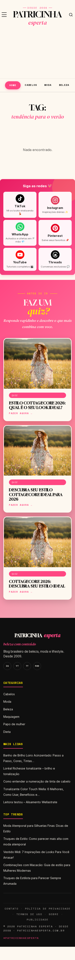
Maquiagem (11, 716)
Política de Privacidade (47, 909)
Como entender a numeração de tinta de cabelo (36, 781)
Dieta (7, 731)
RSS (37, 666)
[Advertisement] (37, 53)
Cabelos (31, 85)
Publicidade (37, 920)
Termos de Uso (29, 914)
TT (27, 666)
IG (7, 666)
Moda (47, 85)
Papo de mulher (14, 724)
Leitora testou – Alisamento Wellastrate (30, 802)
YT (17, 666)
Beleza (64, 85)
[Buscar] (71, 15)
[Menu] (4, 15)
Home (12, 85)
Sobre (54, 914)
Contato (11, 909)
